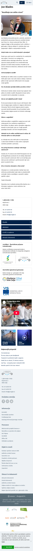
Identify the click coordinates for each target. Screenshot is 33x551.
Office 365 (4, 438)
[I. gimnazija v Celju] (4, 3)
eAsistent (5, 227)
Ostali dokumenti (7, 480)
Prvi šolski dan (5, 353)
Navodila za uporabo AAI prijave (11, 431)
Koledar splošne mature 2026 (10, 451)
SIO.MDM (4, 436)
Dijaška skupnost (7, 460)
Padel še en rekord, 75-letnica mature (12, 360)
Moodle (5, 222)
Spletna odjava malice (8, 488)
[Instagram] (7, 401)
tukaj (3, 542)
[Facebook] (3, 401)
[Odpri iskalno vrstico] (17, 3)
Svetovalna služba (7, 465)
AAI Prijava (5, 433)
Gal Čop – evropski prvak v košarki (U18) (13, 363)
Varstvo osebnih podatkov (9, 501)
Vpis (21, 2)
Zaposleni (4, 468)
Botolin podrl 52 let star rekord (10, 365)
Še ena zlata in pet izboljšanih (10, 355)
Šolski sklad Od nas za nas (9, 463)
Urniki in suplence (8, 232)
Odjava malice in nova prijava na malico (13, 485)
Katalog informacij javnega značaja (12, 419)
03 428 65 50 (8, 209)
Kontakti (4, 412)
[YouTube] (11, 401)
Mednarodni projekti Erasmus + (11, 428)
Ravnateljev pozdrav (8, 414)
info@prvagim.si (11, 214)
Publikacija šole (6, 417)
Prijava (29, 499)
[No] (31, 541)
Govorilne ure (6, 456)
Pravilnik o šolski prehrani (9, 458)
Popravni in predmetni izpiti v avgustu (12, 358)
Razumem (9, 547)
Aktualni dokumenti (9, 237)
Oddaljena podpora (7, 441)
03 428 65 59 (8, 212)
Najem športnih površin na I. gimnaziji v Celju (15, 490)
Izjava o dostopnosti (21, 501)
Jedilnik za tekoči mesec (8, 453)
